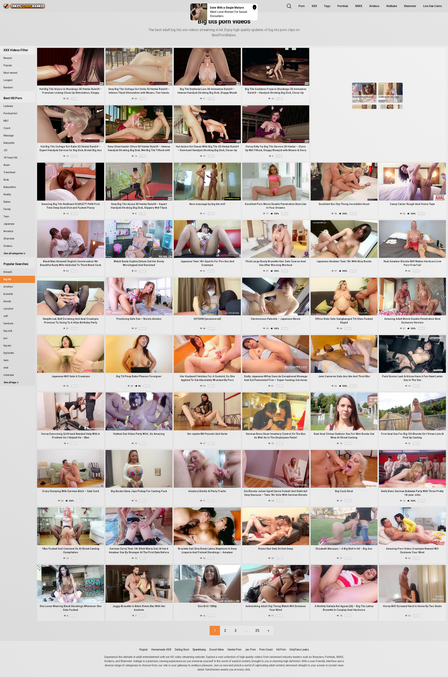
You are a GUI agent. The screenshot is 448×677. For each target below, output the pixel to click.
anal (6, 367)
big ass (7, 345)
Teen (6, 216)
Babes (7, 201)
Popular (8, 65)
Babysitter (9, 142)
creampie (9, 375)
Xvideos (374, 6)
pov (6, 338)
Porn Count (265, 649)
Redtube (391, 6)
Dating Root (182, 649)
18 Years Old (10, 157)
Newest (8, 58)
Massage (8, 135)
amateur (8, 286)
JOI (5, 150)
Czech (7, 128)
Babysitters (10, 187)
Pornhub (342, 6)
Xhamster (410, 6)
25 (257, 630)
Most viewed (10, 72)
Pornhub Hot (10, 113)
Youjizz (143, 649)
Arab (6, 179)
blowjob (8, 271)
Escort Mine (216, 649)
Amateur (8, 231)
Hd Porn (281, 649)
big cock (8, 330)
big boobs (9, 352)
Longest (8, 80)
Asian (7, 165)
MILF (6, 120)
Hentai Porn (234, 649)
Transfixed (9, 172)
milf (6, 316)
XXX (314, 6)
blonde (7, 301)
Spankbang (199, 649)
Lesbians (8, 106)
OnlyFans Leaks (299, 649)
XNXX (358, 6)
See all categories (13, 253)
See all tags (10, 382)
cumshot (8, 308)
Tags (327, 6)
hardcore (8, 323)
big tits (7, 279)
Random (8, 87)
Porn (302, 6)
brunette (8, 294)
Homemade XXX (161, 649)
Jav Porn (250, 649)
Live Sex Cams (432, 6)
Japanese (9, 223)
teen (6, 360)
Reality (7, 194)
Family (7, 209)
